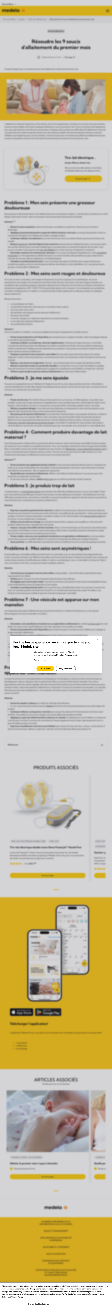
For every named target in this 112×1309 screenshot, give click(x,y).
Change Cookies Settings (38, 1304)
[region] (56, 1295)
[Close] (108, 1287)
